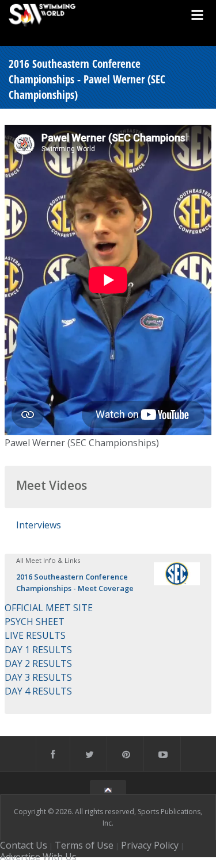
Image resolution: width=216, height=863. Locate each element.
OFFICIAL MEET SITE (49, 607)
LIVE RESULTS (35, 635)
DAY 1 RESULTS (38, 649)
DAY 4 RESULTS (38, 691)
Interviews (38, 525)
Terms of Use (84, 845)
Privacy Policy (150, 845)
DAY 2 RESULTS (38, 663)
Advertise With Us (38, 856)
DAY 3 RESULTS (38, 677)
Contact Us (23, 845)
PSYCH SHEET (35, 621)
